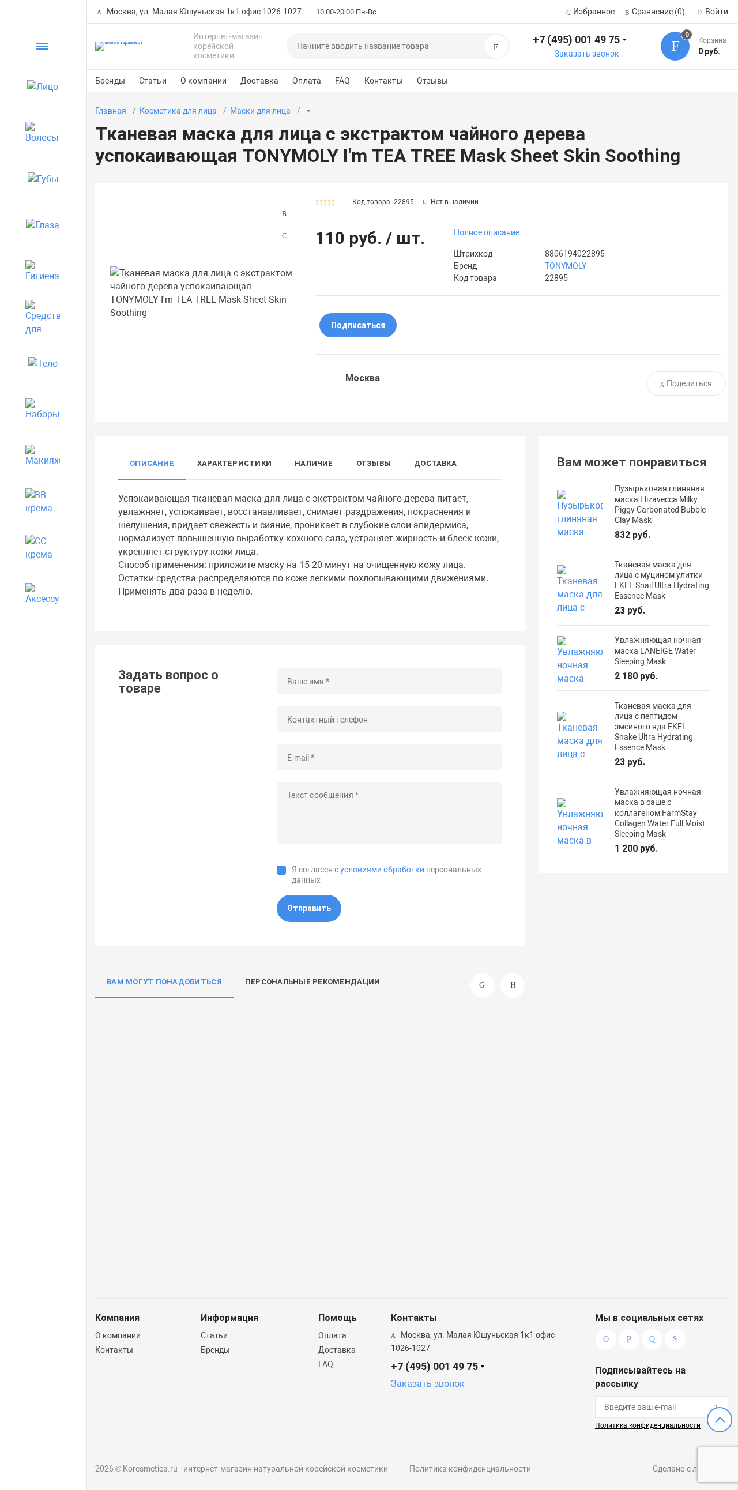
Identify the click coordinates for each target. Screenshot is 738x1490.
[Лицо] (38, 86)
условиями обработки (382, 869)
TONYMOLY (565, 265)
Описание (152, 463)
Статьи (153, 80)
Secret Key (203, 1165)
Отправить (309, 908)
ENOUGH (345, 1165)
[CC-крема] (38, 548)
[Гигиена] (38, 271)
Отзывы (433, 80)
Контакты (383, 80)
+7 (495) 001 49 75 (576, 39)
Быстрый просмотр (164, 1085)
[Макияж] (38, 456)
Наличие (314, 463)
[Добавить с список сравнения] (218, 1026)
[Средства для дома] (38, 317)
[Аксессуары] (38, 594)
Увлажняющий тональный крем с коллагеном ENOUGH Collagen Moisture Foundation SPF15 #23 (299, 1212)
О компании (203, 80)
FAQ (342, 80)
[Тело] (38, 363)
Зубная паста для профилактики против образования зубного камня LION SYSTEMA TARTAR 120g (437, 1212)
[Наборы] (38, 409)
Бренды (110, 80)
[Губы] (38, 179)
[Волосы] (38, 133)
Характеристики (234, 463)
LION (490, 1165)
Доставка (259, 80)
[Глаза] (38, 225)
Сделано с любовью (690, 1468)
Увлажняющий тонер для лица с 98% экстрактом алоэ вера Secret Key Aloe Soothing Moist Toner (161, 1212)
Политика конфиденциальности (648, 1425)
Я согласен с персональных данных (386, 875)
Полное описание (486, 232)
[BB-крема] (38, 502)
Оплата (306, 80)
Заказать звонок (587, 53)
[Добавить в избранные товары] (218, 1047)
